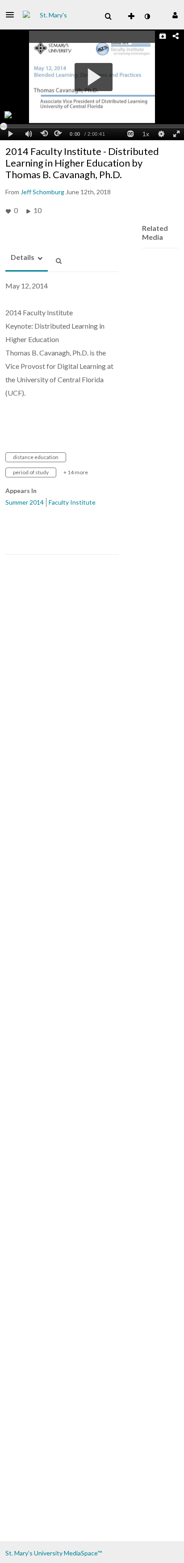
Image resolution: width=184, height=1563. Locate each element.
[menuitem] (108, 16)
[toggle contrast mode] (147, 16)
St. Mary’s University (34, 1553)
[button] (12, 14)
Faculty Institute (72, 502)
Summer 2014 (24, 502)
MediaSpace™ (83, 1553)
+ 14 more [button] (75, 472)
